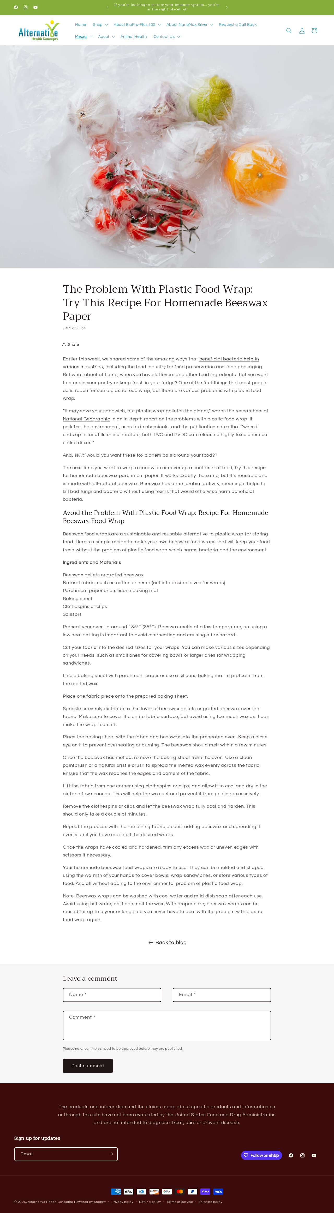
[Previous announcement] (107, 7)
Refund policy (150, 1202)
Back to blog (171, 942)
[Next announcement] (226, 7)
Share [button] (73, 344)
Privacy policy (122, 1202)
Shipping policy (211, 1202)
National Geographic (86, 419)
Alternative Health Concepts (50, 1202)
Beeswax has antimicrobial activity (179, 483)
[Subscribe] (111, 1154)
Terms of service (180, 1202)
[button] (100, 25)
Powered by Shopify (90, 1202)
